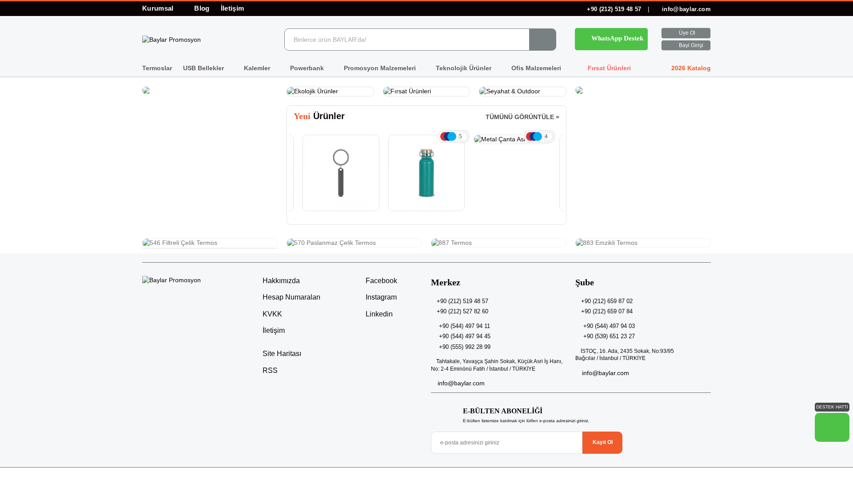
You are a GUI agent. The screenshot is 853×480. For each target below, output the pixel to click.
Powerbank (308, 68)
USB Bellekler (204, 68)
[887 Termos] (498, 243)
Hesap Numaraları (291, 297)
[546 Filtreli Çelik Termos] (210, 243)
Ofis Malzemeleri (537, 68)
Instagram (380, 297)
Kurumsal (158, 8)
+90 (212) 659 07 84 (607, 311)
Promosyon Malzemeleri (381, 68)
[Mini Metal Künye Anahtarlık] (341, 173)
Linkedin (378, 314)
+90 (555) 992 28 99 (464, 347)
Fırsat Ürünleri (608, 68)
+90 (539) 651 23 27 (609, 336)
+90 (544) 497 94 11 (464, 326)
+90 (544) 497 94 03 (609, 326)
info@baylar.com (685, 9)
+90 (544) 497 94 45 (464, 336)
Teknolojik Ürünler (464, 68)
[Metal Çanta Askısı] (512, 139)
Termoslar (157, 68)
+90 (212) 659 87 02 (607, 301)
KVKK (272, 314)
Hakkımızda (281, 280)
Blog (201, 8)
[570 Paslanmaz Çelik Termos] (354, 243)
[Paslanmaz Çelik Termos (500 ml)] (426, 173)
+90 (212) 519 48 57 (614, 9)
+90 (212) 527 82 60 (462, 311)
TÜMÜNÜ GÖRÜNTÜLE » (522, 116)
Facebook (380, 280)
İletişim (232, 8)
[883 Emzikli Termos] (643, 243)
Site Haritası (282, 353)
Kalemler (258, 68)
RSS (270, 370)
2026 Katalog (690, 68)
